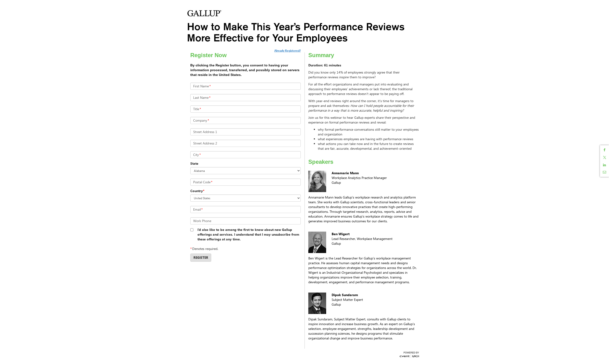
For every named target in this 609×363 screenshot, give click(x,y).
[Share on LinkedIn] (604, 165)
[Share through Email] (604, 172)
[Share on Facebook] (604, 150)
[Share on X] (604, 157)
